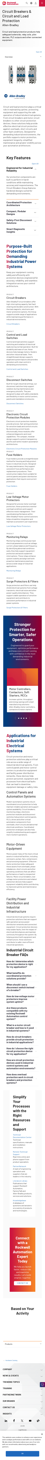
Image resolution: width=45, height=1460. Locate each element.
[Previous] (15, 718)
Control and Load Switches (17, 369)
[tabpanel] (22, 702)
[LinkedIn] (6, 1420)
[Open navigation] (42, 3)
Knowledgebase (19, 1200)
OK (22, 1453)
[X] (22, 1420)
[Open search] (27, 3)
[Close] (42, 1434)
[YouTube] (30, 1420)
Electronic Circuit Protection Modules (21, 449)
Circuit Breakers (13, 324)
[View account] (36, 3)
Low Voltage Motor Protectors (18, 526)
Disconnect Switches (15, 403)
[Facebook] (14, 1420)
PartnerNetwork (19, 1166)
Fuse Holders (11, 486)
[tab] (18, 718)
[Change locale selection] (31, 3)
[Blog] (38, 1420)
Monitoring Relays (13, 571)
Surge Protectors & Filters (17, 608)
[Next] (29, 718)
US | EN (22, 1426)
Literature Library (20, 1181)
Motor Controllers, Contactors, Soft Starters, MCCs (21, 671)
